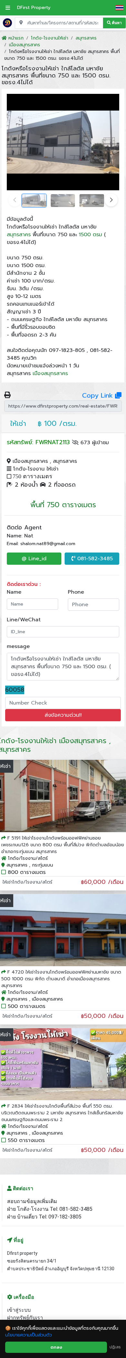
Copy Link (98, 395)
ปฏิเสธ (115, 1347)
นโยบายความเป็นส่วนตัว (28, 1335)
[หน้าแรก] (7, 22)
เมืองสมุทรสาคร (50, 373)
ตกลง (56, 1347)
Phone (76, 592)
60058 (14, 690)
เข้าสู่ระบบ (19, 1310)
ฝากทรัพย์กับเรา (25, 1318)
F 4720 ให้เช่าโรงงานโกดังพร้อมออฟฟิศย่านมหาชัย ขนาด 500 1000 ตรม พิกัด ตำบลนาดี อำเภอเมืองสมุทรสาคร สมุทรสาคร (61, 979)
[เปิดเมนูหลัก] (8, 7)
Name (14, 592)
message (18, 646)
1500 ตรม (90, 234)
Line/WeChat (24, 620)
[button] (111, 199)
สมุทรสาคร (19, 234)
